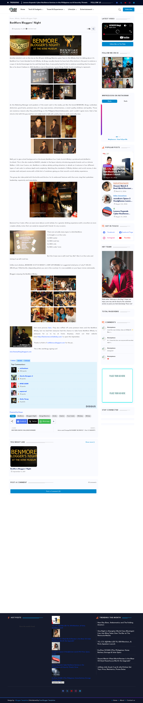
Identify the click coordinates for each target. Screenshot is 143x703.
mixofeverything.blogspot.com (20, 352)
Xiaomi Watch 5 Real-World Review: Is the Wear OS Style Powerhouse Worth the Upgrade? (123, 187)
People (13, 360)
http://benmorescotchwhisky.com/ (50, 337)
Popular (27, 360)
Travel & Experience (55, 9)
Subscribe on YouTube (117, 44)
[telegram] (134, 2)
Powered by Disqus (16, 412)
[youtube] (125, 2)
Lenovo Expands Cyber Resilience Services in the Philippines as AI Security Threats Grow (121, 212)
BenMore (20, 416)
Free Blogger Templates (47, 700)
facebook (111, 232)
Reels (125, 101)
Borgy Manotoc (45, 416)
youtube (127, 238)
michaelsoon (24, 368)
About (122, 700)
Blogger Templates (22, 700)
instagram (111, 238)
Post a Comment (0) (53, 491)
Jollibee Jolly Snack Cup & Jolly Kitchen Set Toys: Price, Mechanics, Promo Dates (114, 668)
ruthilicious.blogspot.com (56, 343)
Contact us (131, 700)
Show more (89, 442)
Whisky (17, 18)
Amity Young (24, 399)
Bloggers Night (31, 416)
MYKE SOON (24, 383)
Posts (109, 101)
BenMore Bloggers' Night (20, 469)
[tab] (23, 9)
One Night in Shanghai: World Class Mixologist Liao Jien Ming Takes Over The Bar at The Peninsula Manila (116, 633)
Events (62, 416)
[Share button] (53, 421)
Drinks (55, 416)
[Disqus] (53, 524)
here (49, 328)
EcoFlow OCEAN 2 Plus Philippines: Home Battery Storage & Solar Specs (113, 651)
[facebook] (117, 2)
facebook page (127, 232)
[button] (119, 9)
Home (23, 9)
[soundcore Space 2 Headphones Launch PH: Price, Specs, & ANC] (107, 199)
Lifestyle (71, 9)
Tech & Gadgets (35, 9)
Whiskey (80, 416)
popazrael (23, 391)
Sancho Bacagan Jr (26, 376)
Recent (20, 360)
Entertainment (86, 9)
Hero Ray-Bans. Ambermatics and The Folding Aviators (115, 624)
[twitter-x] (121, 2)
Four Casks (70, 416)
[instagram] (129, 2)
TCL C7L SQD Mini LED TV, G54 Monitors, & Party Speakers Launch (49, 2)
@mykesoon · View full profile (117, 139)
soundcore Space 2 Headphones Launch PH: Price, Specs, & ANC (122, 200)
